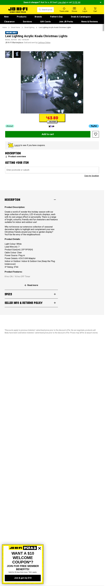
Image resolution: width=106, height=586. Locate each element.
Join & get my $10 (22, 578)
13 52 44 (76, 2)
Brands (38, 16)
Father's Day (56, 16)
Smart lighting (29, 27)
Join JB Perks (66, 21)
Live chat (62, 2)
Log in (17, 145)
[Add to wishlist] (95, 134)
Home (4, 27)
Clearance (9, 21)
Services (27, 21)
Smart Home (15, 27)
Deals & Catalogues (81, 16)
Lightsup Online (44, 43)
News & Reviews (89, 21)
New (6, 16)
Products (21, 16)
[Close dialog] (39, 557)
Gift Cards (45, 21)
